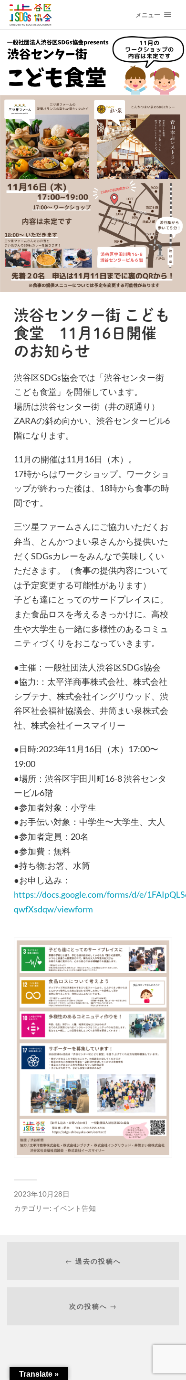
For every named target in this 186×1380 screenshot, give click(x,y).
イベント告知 (74, 1208)
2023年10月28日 (42, 1193)
